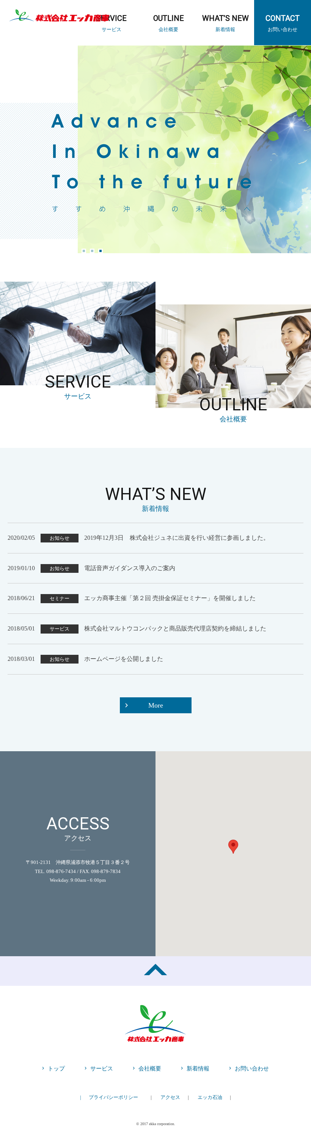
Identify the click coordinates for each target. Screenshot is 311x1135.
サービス (101, 1069)
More (155, 705)
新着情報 (198, 1069)
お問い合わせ (252, 1069)
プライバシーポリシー (116, 1097)
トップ (56, 1069)
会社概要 (149, 1069)
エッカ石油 (210, 1097)
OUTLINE (168, 23)
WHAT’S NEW (225, 23)
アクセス (170, 1097)
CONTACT (282, 23)
